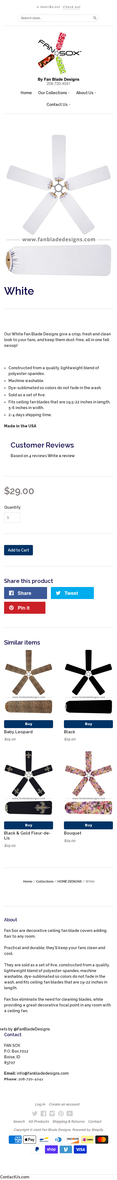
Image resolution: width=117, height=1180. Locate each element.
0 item (48, 7)
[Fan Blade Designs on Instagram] (52, 1113)
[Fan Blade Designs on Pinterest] (61, 1113)
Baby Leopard (18, 731)
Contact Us (57, 104)
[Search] (95, 18)
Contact (94, 1122)
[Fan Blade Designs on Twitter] (35, 1113)
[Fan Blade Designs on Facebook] (44, 1113)
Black (69, 731)
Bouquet (72, 833)
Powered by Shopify (87, 1130)
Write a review (61, 456)
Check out (71, 7)
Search (19, 1122)
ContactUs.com (14, 1177)
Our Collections (53, 93)
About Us (85, 93)
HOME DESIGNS (69, 881)
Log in (40, 1104)
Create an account (64, 1104)
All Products (38, 1122)
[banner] (58, 58)
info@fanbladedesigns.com (43, 1073)
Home (26, 93)
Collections (44, 881)
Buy (28, 724)
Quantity (12, 507)
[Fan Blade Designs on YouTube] (70, 1113)
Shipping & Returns (68, 1122)
